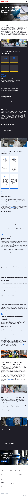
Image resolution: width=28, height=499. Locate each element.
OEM (10, 476)
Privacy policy (20, 469)
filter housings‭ (22, 344)
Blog (1, 486)
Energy (2, 470)
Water (1, 471)
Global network (2, 482)
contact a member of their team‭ (15, 128)
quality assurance (12, 285)
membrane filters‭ (11, 297)
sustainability (21, 266)
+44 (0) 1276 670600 (12, 484)
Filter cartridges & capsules (13, 470)
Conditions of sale (21, 474)
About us (2, 481)
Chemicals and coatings (3, 474)
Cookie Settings (13, 495)
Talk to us (4, 461)
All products (11, 469)
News (1, 487)
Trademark (20, 471)
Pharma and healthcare (3, 469)
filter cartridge (10, 379)
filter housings (13, 207)
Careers (2, 483)
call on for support (16, 214)
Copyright (20, 470)
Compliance (2, 485)
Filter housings (11, 471)
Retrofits (11, 475)
